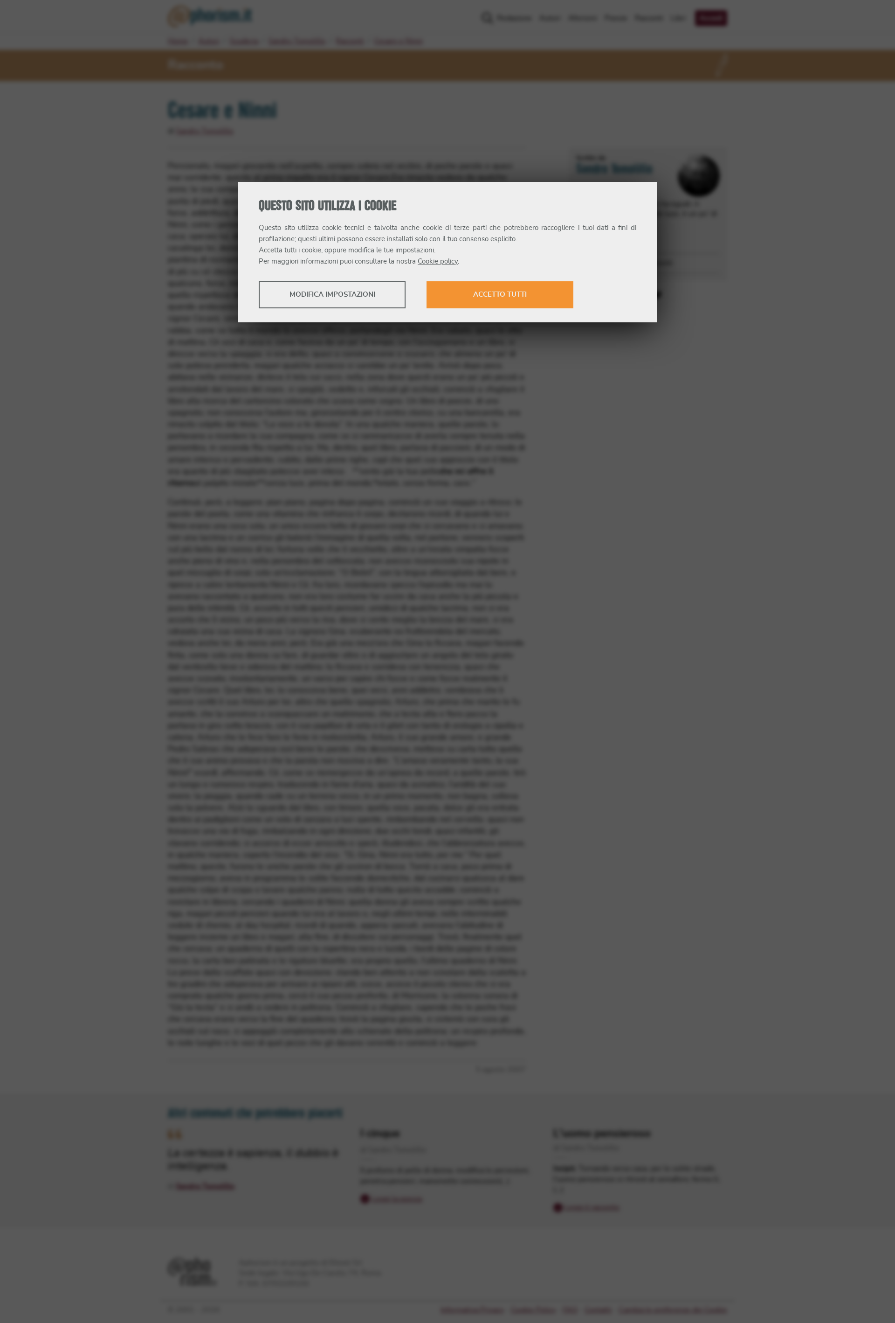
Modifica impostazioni (332, 294)
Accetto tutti (500, 294)
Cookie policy (438, 261)
